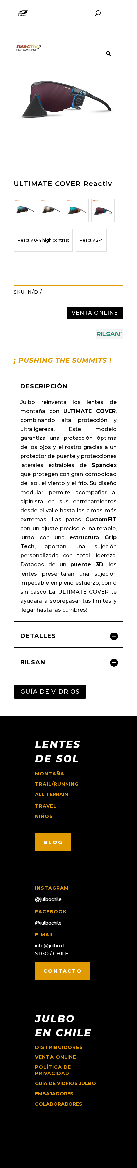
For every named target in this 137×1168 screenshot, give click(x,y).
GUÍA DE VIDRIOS (50, 691)
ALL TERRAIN (51, 794)
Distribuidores (59, 1047)
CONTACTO (62, 971)
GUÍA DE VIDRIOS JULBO (65, 1083)
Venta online (55, 1057)
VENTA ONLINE (95, 313)
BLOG (53, 842)
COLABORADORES (58, 1104)
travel (46, 806)
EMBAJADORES (54, 1094)
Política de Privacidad (53, 1070)
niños (44, 816)
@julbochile (48, 899)
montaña (49, 774)
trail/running (57, 784)
